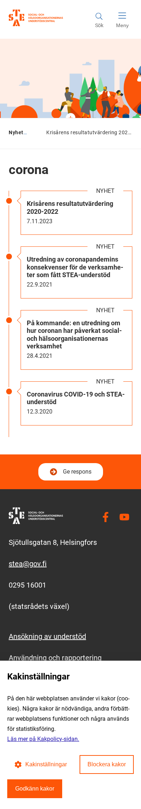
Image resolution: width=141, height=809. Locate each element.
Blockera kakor (106, 764)
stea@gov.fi (28, 563)
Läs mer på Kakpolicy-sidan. (43, 739)
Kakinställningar (46, 764)
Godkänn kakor (34, 788)
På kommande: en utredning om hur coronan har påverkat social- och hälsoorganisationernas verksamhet (74, 334)
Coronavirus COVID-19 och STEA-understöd (76, 398)
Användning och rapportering (55, 657)
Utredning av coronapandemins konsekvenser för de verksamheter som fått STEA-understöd (75, 267)
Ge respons (77, 471)
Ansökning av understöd (47, 636)
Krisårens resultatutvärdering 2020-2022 (70, 207)
